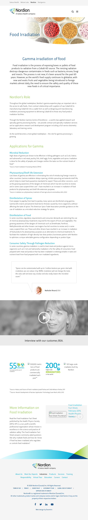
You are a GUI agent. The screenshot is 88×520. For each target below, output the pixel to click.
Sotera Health (14, 2)
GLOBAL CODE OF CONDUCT (65, 488)
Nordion (33, 2)
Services (61, 474)
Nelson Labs (25, 2)
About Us (18, 474)
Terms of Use (17, 488)
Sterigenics (41, 2)
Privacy (26, 488)
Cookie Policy (36, 488)
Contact (65, 477)
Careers (57, 477)
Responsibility (26, 477)
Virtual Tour (37, 477)
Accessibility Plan (48, 488)
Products (52, 474)
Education (48, 477)
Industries (43, 474)
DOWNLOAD (72, 417)
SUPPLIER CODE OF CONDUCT (43, 491)
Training (69, 474)
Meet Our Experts (30, 474)
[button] (44, 317)
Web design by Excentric (44, 509)
